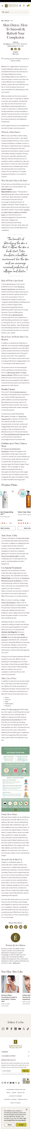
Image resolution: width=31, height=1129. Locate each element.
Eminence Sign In (22, 1099)
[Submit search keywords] (3, 12)
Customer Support (8, 1056)
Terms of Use (20, 1092)
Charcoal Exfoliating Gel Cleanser (14, 434)
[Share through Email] (25, 927)
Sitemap (14, 1092)
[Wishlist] (14, 491)
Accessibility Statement (10, 1099)
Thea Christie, (11, 46)
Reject (10, 1125)
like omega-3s (14, 709)
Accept (21, 1125)
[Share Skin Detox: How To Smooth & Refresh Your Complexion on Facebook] (15, 49)
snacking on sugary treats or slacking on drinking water (15, 212)
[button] (24, 5)
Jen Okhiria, (7, 44)
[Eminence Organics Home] (11, 5)
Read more (16, 963)
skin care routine (23, 538)
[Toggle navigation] (2, 6)
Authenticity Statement (15, 1096)
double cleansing (20, 392)
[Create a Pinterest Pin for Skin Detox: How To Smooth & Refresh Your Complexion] (19, 49)
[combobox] (15, 12)
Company (4, 1052)
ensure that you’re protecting (10, 720)
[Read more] (10, 984)
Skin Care (7, 20)
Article (11, 20)
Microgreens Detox (13, 372)
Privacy (9, 1092)
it (14, 400)
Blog (2, 20)
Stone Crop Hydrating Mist (10, 556)
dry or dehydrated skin (15, 315)
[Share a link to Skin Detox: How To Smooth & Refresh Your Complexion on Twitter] (12, 49)
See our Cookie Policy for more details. (15, 1119)
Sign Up (25, 1071)
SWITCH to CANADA (15, 1103)
